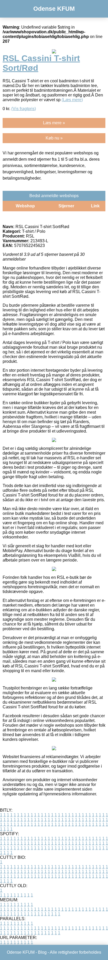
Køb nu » (54, 138)
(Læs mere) (72, 100)
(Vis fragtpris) (23, 108)
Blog (42, 952)
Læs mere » (54, 123)
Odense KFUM (54, 8)
